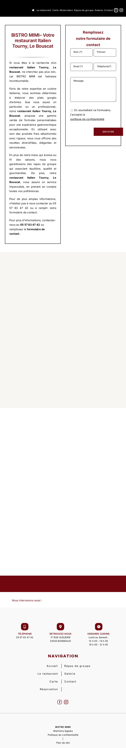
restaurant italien (22, 67)
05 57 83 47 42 (24, 637)
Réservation (49, 689)
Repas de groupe (77, 666)
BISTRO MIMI (63, 727)
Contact (70, 681)
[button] (63, 600)
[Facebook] (59, 702)
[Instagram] (66, 702)
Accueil (52, 666)
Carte (54, 681)
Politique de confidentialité (63, 734)
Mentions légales (63, 730)
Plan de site (63, 742)
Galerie (69, 673)
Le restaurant (48, 673)
